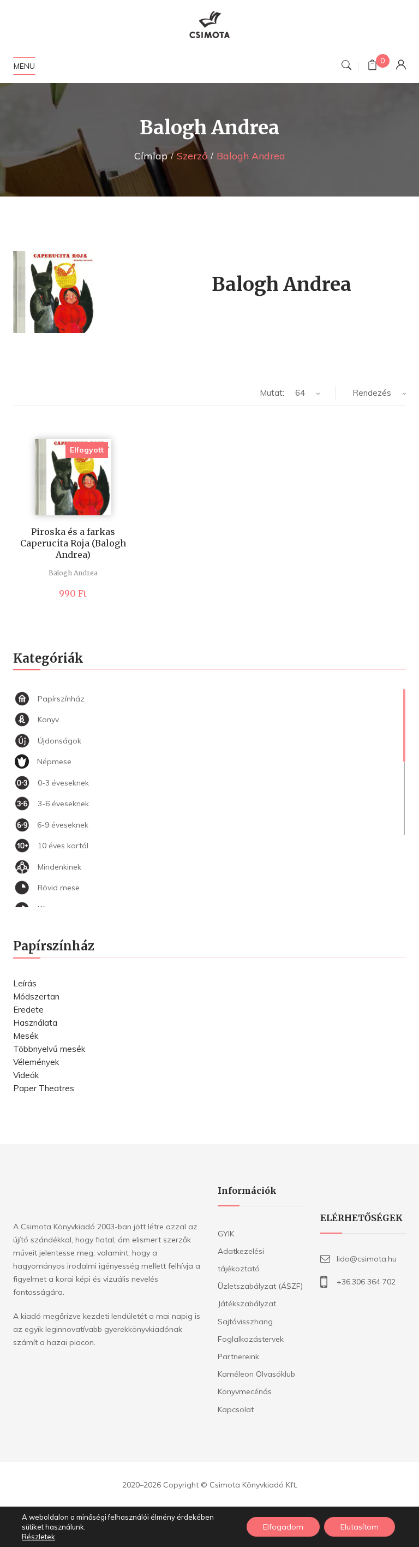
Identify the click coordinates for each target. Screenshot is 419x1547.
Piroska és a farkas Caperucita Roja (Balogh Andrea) (73, 543)
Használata (35, 1023)
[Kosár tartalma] (372, 66)
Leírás (25, 983)
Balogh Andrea (73, 573)
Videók (26, 1075)
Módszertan (36, 996)
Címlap (150, 156)
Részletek (38, 1536)
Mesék (25, 1036)
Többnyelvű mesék (49, 1049)
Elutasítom (359, 1527)
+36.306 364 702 (366, 1282)
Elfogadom (283, 1527)
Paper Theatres (43, 1088)
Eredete (28, 1009)
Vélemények (36, 1062)
